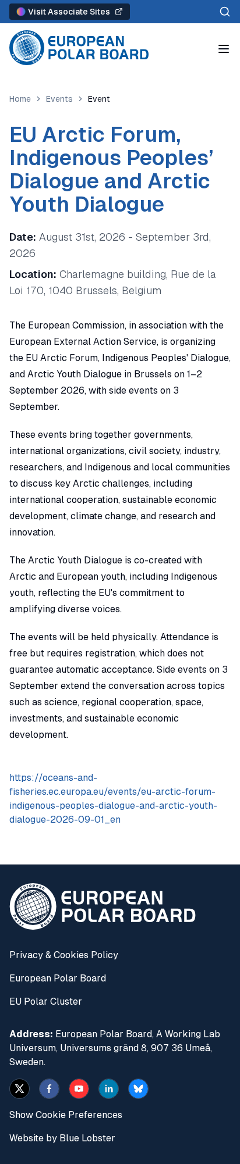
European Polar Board (57, 978)
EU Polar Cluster (45, 1001)
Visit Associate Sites (69, 11)
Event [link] (99, 98)
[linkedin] (108, 1089)
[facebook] (49, 1089)
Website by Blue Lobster (62, 1138)
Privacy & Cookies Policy (63, 955)
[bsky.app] (138, 1089)
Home (20, 98)
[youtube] (79, 1089)
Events (59, 98)
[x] (19, 1089)
